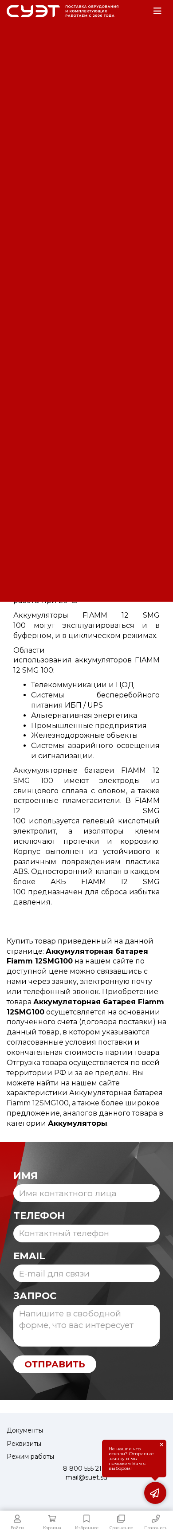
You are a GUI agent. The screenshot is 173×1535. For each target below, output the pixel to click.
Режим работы (30, 1457)
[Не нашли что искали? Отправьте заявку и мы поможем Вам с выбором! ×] (155, 1493)
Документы (25, 1430)
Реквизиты (24, 1444)
